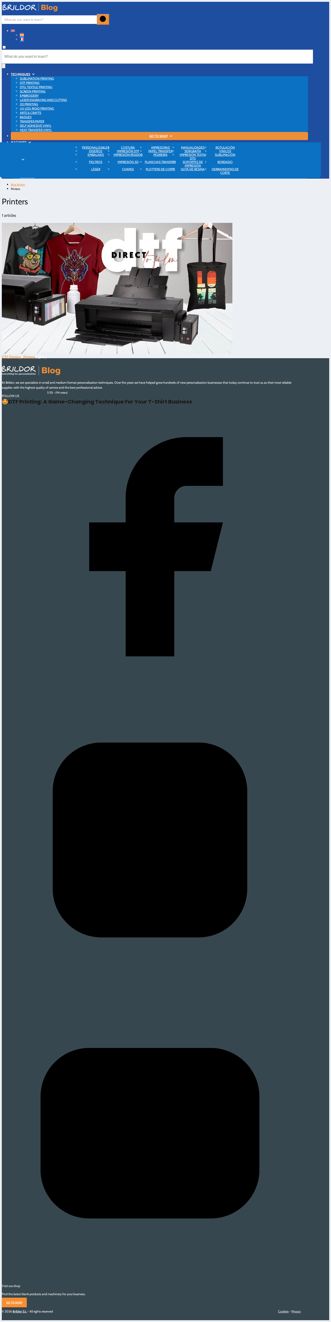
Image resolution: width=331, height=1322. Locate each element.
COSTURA (128, 147)
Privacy (296, 1311)
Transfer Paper (32, 121)
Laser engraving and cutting (43, 100)
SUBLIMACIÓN (225, 155)
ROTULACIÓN (225, 147)
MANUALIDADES (193, 147)
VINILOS (225, 151)
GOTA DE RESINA (193, 169)
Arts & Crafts (30, 113)
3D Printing (29, 104)
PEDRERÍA (160, 155)
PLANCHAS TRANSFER (160, 162)
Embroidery (29, 96)
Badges (26, 117)
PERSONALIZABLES (95, 147)
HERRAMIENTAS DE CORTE (225, 171)
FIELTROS (95, 162)
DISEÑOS (95, 151)
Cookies (283, 1311)
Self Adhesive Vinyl (35, 126)
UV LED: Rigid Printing (37, 108)
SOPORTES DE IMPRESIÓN (193, 164)
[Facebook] (150, 691)
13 (39, 357)
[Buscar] (103, 19)
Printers (29, 357)
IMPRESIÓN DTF (128, 151)
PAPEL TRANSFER (160, 151)
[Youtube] (150, 1278)
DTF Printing (29, 83)
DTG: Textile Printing (36, 87)
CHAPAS (128, 169)
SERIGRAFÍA (192, 151)
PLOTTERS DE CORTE (160, 169)
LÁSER (95, 169)
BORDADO (225, 162)
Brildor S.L (20, 1311)
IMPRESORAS (160, 147)
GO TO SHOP (158, 136)
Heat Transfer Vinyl (36, 130)
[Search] (3, 66)
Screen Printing (32, 91)
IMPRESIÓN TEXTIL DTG (193, 156)
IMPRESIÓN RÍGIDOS (128, 155)
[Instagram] (150, 985)
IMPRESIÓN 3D (128, 162)
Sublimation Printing (37, 78)
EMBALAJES (96, 155)
